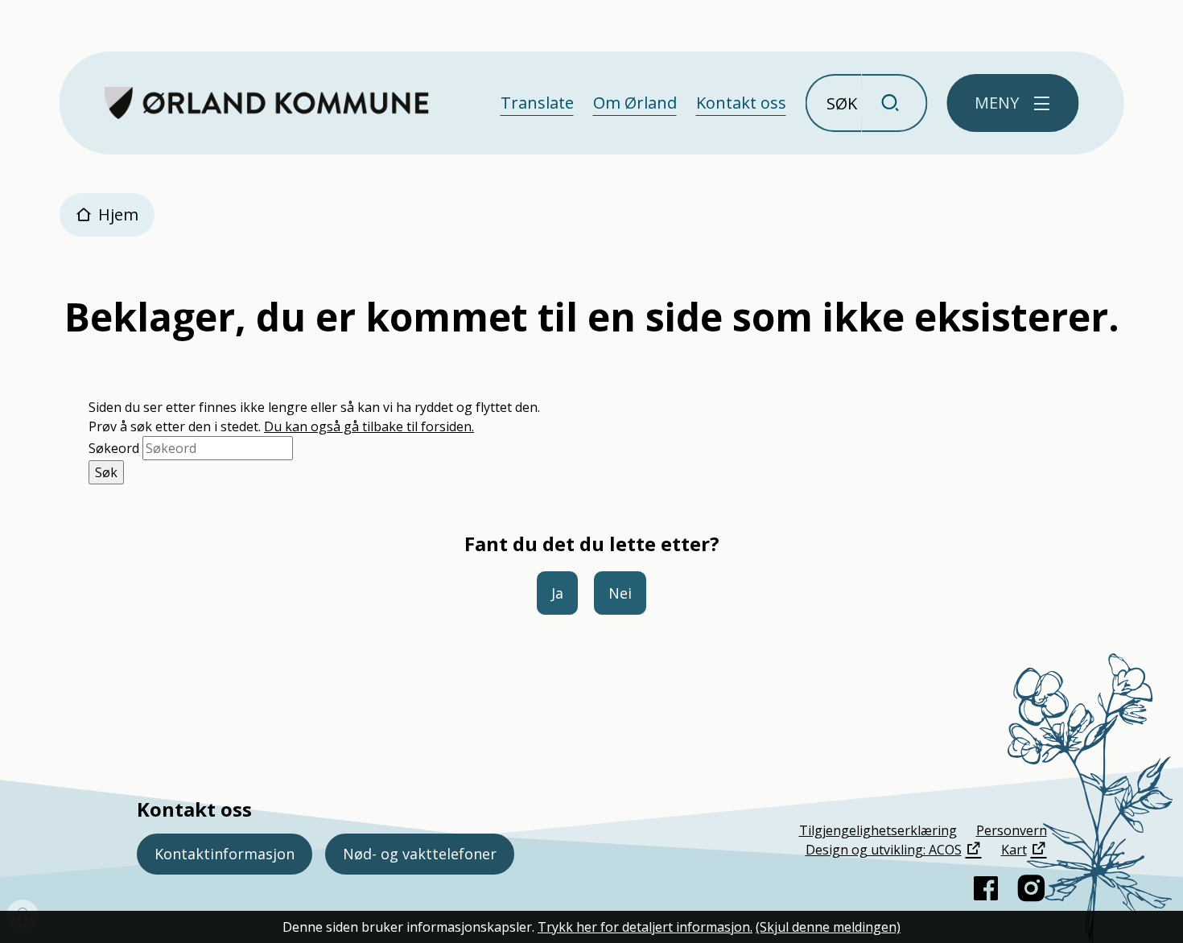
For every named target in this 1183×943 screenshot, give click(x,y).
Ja (557, 593)
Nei (620, 593)
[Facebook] (986, 888)
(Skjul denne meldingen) (828, 927)
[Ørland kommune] (267, 103)
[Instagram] (1031, 888)
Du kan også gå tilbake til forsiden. (369, 426)
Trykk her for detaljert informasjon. (645, 927)
